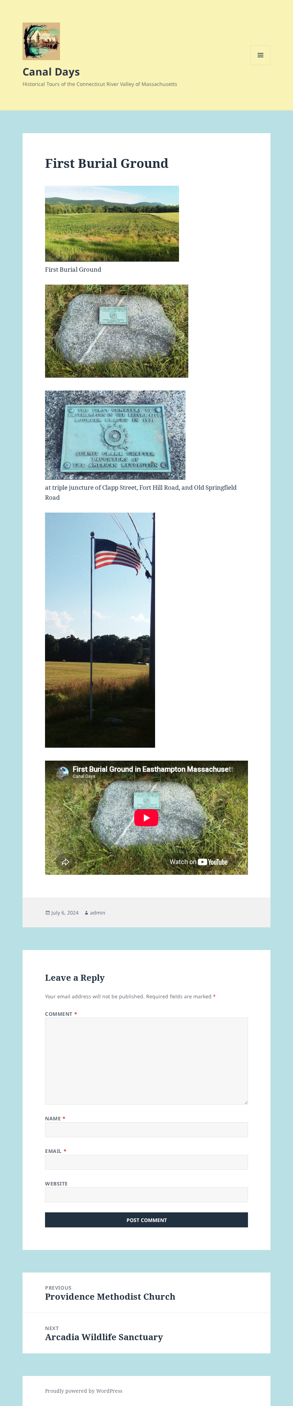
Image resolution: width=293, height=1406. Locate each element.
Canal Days (51, 71)
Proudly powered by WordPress (83, 1390)
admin (97, 912)
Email (55, 1151)
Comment (61, 1013)
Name (55, 1118)
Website (56, 1183)
